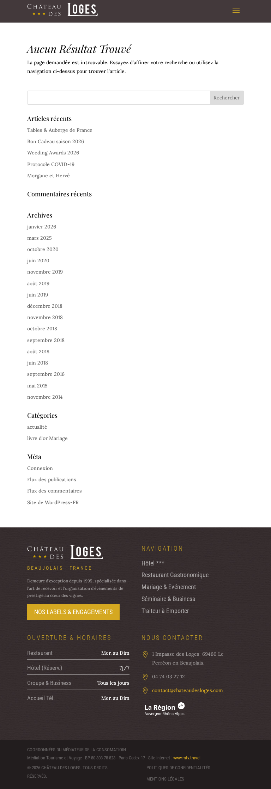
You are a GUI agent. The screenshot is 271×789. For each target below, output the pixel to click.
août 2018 (38, 351)
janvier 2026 (41, 227)
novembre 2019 (45, 272)
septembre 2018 (46, 340)
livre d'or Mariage (47, 438)
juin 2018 (37, 363)
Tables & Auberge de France (59, 130)
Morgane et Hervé (48, 175)
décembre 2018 (44, 306)
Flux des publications (51, 479)
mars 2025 (39, 238)
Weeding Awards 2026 (53, 152)
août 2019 (38, 283)
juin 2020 (38, 260)
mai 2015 (37, 386)
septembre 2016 (46, 374)
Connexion (40, 468)
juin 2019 (37, 295)
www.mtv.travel (186, 757)
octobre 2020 (43, 249)
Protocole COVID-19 (50, 164)
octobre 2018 (42, 328)
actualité (37, 427)
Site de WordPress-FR (53, 502)
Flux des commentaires (54, 491)
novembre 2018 (45, 317)
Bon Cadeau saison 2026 (55, 141)
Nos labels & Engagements (73, 612)
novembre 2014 (45, 397)
